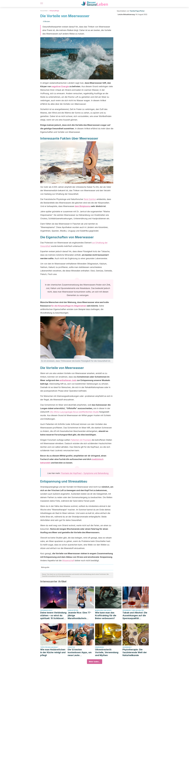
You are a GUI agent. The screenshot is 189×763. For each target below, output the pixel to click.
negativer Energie (60, 86)
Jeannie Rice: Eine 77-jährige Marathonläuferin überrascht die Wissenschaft (79, 615)
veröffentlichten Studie (74, 412)
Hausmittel (44, 11)
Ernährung (99, 647)
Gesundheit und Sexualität (133, 610)
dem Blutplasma (82, 206)
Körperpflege (54, 11)
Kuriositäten (73, 610)
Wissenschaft (68, 560)
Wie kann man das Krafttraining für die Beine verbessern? (105, 615)
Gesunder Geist (46, 610)
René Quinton (90, 199)
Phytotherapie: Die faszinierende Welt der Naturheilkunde (134, 652)
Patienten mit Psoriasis (81, 440)
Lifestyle (71, 647)
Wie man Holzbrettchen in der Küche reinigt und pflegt (53, 652)
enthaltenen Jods (68, 380)
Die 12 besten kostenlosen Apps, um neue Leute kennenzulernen (80, 652)
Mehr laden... (94, 662)
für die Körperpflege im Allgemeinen (68, 306)
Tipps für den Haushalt (49, 647)
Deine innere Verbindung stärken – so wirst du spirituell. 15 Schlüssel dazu (53, 615)
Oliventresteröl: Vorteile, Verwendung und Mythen (106, 652)
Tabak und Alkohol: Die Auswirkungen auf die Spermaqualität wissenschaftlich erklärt (135, 615)
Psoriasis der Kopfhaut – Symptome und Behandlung (84, 473)
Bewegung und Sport (103, 610)
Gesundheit (127, 647)
